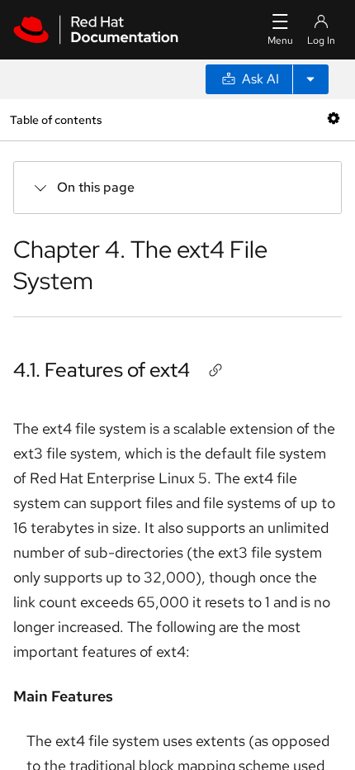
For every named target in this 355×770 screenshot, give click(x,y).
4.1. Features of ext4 (101, 370)
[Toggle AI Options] (310, 79)
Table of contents (55, 119)
